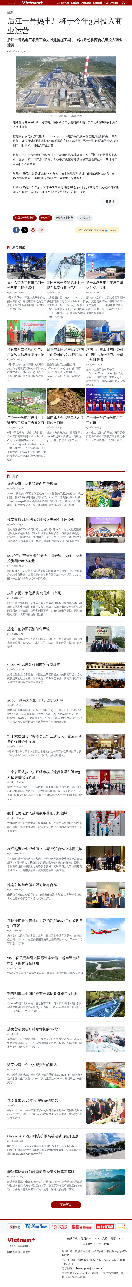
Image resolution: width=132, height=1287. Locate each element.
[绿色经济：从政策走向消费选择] (105, 494)
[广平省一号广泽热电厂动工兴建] (105, 401)
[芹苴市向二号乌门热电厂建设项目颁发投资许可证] (26, 333)
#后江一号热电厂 (25, 217)
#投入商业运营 (64, 217)
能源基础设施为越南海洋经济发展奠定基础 (41, 1172)
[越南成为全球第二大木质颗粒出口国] (66, 401)
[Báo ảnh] (88, 1226)
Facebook (16, 230)
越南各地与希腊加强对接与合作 (32, 885)
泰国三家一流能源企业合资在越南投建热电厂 (65, 285)
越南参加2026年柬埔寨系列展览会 (34, 1100)
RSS (96, 1238)
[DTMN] (65, 1226)
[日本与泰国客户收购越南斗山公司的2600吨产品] (66, 333)
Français (86, 2)
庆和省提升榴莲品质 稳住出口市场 (34, 593)
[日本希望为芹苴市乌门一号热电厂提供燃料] (26, 266)
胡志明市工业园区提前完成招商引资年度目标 (42, 994)
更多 (15, 476)
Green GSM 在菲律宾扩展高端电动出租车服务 (43, 1136)
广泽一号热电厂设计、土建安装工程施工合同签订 (25, 420)
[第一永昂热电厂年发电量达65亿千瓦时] (105, 266)
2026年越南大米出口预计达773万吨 (35, 700)
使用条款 (86, 1238)
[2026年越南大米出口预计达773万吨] (105, 710)
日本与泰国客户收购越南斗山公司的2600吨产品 (65, 352)
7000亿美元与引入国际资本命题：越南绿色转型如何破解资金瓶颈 (43, 960)
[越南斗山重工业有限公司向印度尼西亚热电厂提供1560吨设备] (105, 333)
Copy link (41, 230)
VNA (121, 1238)
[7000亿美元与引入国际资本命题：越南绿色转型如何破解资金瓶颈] (105, 968)
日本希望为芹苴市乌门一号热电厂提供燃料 (25, 285)
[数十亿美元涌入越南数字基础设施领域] (105, 823)
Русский (114, 3)
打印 (33, 230)
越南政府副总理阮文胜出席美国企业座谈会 (41, 520)
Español (97, 2)
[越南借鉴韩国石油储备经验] (105, 639)
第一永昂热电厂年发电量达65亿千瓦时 (104, 285)
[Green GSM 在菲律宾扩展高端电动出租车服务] (105, 1146)
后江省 (86, 217)
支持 (104, 1238)
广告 (98, 1244)
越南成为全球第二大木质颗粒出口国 (65, 420)
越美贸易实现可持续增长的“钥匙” (33, 1029)
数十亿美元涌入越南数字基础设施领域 (37, 813)
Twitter (24, 230)
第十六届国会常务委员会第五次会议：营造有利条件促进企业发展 (44, 739)
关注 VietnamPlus (88, 229)
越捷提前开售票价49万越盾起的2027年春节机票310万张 (45, 923)
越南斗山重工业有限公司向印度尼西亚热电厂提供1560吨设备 (104, 355)
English (75, 2)
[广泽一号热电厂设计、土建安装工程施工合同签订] (26, 401)
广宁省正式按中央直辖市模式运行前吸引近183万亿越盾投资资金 (43, 774)
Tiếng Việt (62, 2)
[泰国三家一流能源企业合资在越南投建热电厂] (66, 266)
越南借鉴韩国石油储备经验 (28, 629)
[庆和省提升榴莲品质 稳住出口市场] (105, 603)
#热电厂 (45, 217)
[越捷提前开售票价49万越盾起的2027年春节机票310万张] (105, 931)
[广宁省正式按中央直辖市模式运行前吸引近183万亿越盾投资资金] (105, 782)
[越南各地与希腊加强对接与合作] (105, 895)
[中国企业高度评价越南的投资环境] (105, 675)
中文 (106, 3)
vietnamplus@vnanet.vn (89, 1268)
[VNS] (20, 1226)
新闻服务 (87, 1244)
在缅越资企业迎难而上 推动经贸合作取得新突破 (44, 849)
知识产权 (72, 1238)
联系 (106, 1244)
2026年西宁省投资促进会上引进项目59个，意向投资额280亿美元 (45, 558)
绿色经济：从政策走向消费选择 (32, 484)
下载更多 (66, 1204)
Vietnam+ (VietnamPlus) (33, 2)
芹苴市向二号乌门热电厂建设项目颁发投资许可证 (25, 352)
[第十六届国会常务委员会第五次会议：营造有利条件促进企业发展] (105, 746)
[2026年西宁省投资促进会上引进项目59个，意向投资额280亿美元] (105, 566)
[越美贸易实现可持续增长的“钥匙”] (105, 1039)
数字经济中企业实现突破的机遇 (32, 1065)
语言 (113, 1238)
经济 (10, 12)
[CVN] (43, 1226)
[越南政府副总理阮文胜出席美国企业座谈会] (105, 530)
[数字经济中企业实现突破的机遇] (105, 1075)
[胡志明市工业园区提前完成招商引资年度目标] (105, 1004)
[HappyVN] (110, 1226)
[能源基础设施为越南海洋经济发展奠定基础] (105, 1182)
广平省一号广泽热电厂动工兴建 (104, 420)
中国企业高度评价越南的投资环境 (33, 665)
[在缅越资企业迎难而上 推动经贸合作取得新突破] (105, 859)
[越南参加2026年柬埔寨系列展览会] (105, 1111)
